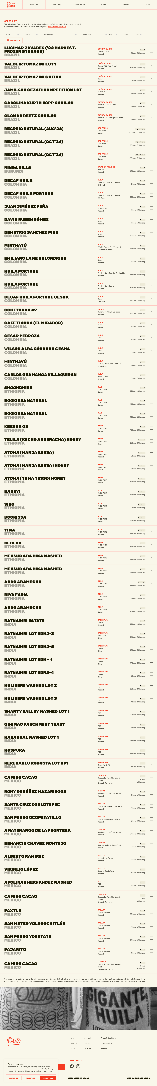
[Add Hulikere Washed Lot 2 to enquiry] (151, 686)
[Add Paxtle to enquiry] (151, 912)
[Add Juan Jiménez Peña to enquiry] (151, 207)
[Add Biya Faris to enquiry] (151, 596)
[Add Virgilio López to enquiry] (151, 870)
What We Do (80, 5)
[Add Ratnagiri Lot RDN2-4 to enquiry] (151, 674)
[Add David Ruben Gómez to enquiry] (151, 220)
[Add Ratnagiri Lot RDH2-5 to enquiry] (151, 648)
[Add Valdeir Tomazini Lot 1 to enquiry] (151, 65)
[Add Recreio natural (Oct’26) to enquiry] (151, 143)
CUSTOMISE (13, 1078)
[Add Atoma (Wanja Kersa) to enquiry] (151, 453)
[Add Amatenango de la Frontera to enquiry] (151, 831)
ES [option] (149, 5)
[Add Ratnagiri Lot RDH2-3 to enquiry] (151, 635)
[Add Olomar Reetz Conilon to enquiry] (151, 117)
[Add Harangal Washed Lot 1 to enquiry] (151, 738)
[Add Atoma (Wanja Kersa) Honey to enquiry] (151, 466)
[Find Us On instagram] (78, 1066)
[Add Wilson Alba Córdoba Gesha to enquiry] (151, 350)
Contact (126, 5)
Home (72, 1038)
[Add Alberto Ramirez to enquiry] (151, 857)
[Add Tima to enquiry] (151, 531)
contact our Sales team (57, 27)
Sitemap (104, 1048)
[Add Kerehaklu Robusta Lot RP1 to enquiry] (151, 764)
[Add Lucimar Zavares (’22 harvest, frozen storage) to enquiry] (151, 51)
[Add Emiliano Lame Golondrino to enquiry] (151, 259)
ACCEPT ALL (48, 1078)
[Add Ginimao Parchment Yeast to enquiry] (151, 725)
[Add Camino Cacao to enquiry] (151, 778)
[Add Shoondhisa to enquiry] (151, 389)
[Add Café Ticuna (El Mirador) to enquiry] (151, 324)
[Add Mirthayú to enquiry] (151, 246)
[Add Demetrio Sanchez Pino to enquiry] (151, 233)
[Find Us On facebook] (72, 1066)
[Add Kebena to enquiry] (151, 544)
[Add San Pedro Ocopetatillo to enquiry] (151, 818)
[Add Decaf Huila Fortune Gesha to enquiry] (151, 298)
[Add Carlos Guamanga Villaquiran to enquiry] (151, 376)
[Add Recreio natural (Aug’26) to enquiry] (151, 130)
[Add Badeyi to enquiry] (151, 492)
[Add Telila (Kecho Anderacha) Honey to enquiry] (151, 440)
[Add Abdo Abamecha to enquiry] (151, 583)
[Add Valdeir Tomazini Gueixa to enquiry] (151, 78)
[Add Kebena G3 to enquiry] (151, 428)
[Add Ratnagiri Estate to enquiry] (151, 622)
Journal (103, 5)
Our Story (57, 5)
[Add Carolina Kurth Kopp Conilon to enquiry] (151, 104)
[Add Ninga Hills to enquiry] (151, 169)
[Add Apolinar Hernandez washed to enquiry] (151, 883)
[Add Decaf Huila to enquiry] (151, 182)
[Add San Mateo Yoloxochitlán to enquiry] (151, 925)
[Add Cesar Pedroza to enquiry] (151, 337)
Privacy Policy (47, 1071)
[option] (149, 5)
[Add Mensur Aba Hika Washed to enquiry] (151, 557)
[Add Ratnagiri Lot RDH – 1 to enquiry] (151, 661)
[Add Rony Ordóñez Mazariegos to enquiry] (151, 793)
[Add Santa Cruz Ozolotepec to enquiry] (151, 806)
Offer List (34, 5)
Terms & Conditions (108, 1038)
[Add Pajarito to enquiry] (151, 950)
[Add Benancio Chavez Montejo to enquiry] (151, 844)
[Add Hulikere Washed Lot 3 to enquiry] (151, 699)
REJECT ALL (30, 1078)
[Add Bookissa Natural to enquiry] (151, 402)
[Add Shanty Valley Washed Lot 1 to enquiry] (151, 712)
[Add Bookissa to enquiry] (151, 518)
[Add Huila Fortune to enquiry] (151, 272)
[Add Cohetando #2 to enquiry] (151, 311)
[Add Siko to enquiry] (151, 505)
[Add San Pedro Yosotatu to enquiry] (151, 938)
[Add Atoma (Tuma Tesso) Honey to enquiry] (151, 479)
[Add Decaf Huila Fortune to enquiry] (151, 195)
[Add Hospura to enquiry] (151, 751)
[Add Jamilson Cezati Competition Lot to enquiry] (151, 91)
